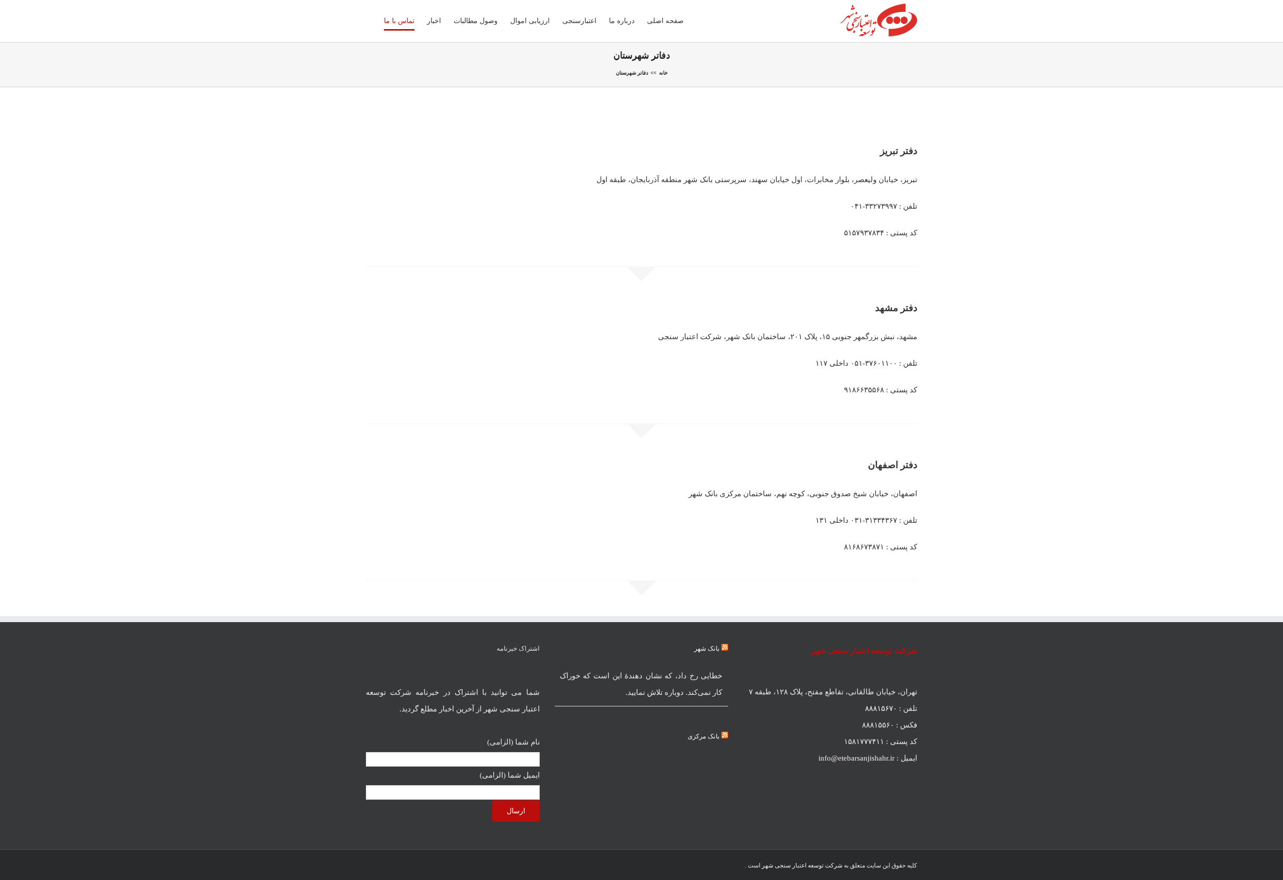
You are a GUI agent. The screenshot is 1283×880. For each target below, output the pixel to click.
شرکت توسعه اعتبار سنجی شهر (802, 865)
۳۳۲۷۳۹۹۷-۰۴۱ (873, 206)
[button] (368, 21)
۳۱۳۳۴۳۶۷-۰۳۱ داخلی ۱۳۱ (856, 520)
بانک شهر (707, 648)
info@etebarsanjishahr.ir (856, 758)
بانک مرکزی (704, 736)
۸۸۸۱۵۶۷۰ (881, 708)
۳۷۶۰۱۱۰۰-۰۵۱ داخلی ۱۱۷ (856, 363)
